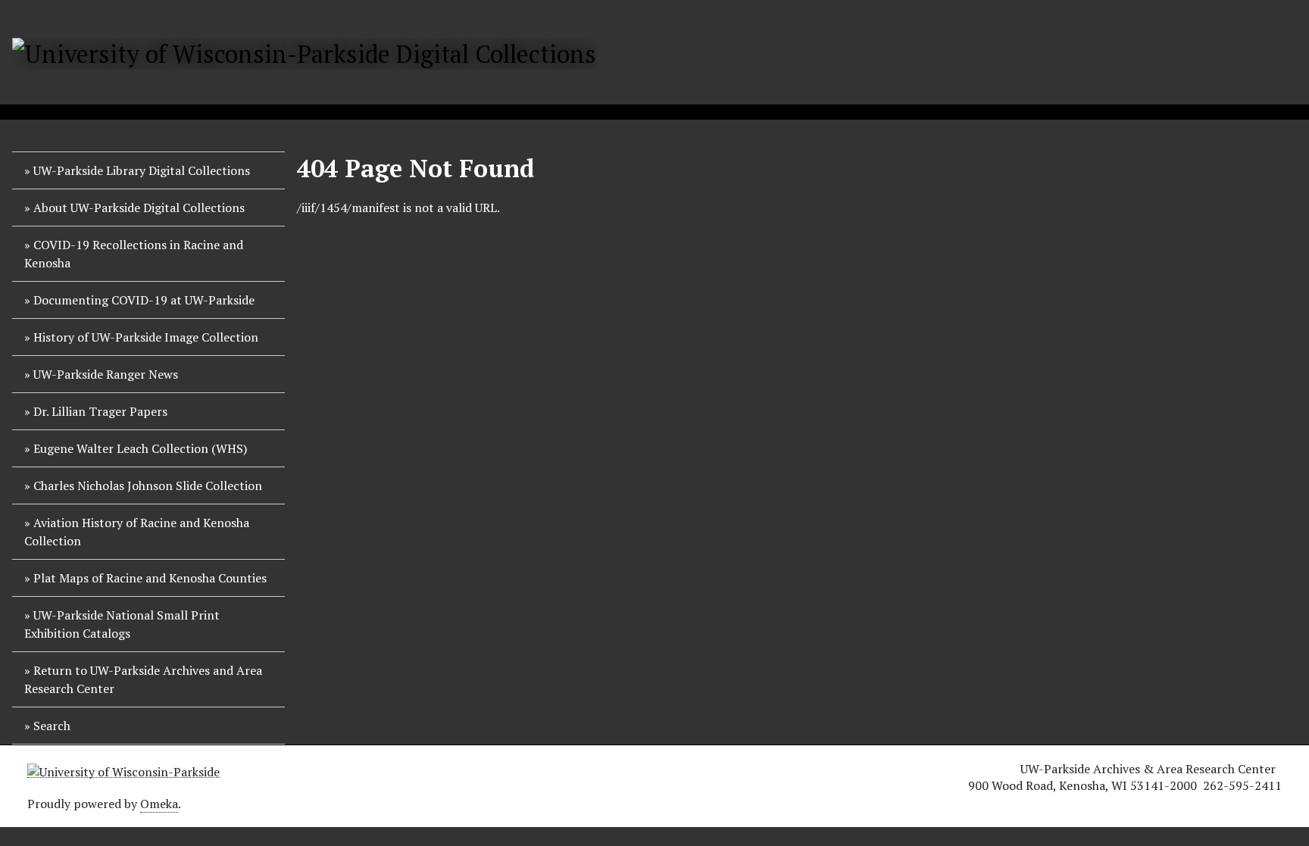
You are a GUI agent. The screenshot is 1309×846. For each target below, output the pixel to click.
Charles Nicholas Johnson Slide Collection (147, 485)
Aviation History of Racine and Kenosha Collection (136, 531)
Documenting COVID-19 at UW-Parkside (144, 300)
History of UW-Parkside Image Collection (145, 337)
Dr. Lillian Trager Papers (100, 411)
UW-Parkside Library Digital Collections (141, 170)
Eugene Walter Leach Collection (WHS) (140, 448)
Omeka (159, 803)
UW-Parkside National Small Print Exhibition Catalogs (122, 624)
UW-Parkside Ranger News (105, 374)
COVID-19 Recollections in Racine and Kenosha (133, 253)
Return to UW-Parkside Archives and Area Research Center (143, 679)
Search (51, 725)
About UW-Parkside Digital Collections (139, 207)
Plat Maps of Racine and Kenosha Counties (150, 578)
